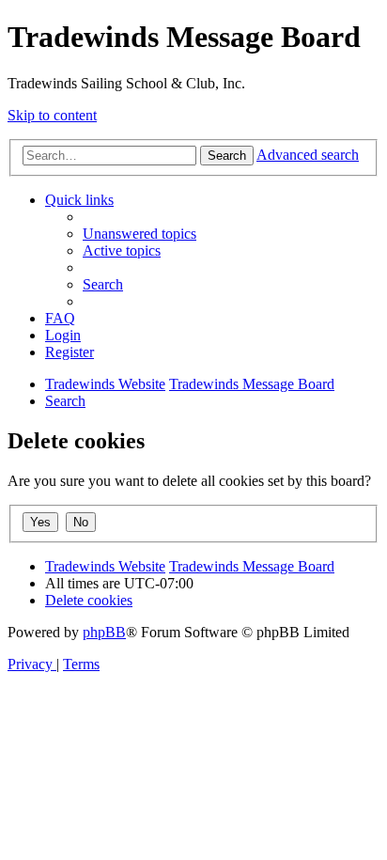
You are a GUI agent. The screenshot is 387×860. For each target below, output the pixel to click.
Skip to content (52, 115)
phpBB (104, 632)
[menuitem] (139, 234)
